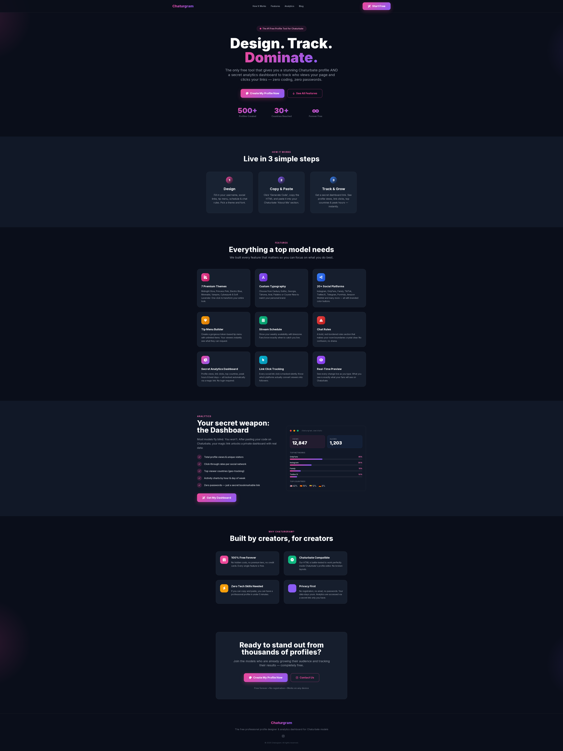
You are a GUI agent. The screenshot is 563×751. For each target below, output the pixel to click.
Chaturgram (183, 6)
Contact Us (307, 677)
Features (275, 6)
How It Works (259, 6)
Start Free (378, 6)
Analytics (289, 6)
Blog (301, 6)
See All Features (306, 93)
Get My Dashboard (219, 497)
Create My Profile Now (264, 93)
